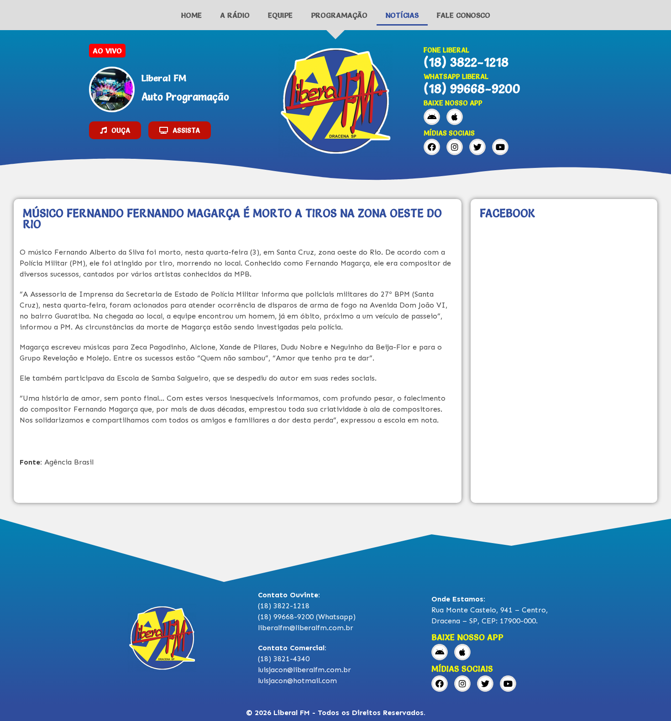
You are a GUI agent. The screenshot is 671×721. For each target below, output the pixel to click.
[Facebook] (432, 147)
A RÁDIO (235, 15)
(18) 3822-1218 (466, 62)
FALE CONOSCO (463, 15)
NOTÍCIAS (402, 15)
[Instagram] (454, 147)
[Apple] (454, 117)
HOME (191, 15)
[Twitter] (477, 147)
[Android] (432, 117)
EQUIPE (280, 15)
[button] (115, 130)
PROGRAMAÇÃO (339, 15)
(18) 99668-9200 (472, 88)
